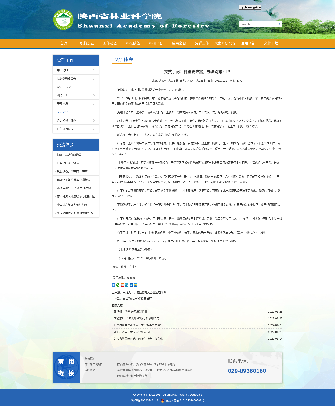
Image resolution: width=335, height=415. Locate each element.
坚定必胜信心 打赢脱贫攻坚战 (75, 213)
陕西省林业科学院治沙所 (132, 375)
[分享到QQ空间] (135, 285)
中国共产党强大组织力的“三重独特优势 (77, 204)
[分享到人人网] (131, 285)
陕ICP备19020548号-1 (144, 400)
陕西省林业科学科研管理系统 (175, 370)
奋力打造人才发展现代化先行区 (76, 196)
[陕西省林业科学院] (135, 19)
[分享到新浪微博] (122, 285)
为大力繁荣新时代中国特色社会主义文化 (138, 338)
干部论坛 (62, 103)
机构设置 (87, 43)
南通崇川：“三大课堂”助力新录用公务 (77, 188)
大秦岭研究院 (224, 43)
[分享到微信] (118, 285)
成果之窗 (179, 43)
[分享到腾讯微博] (127, 285)
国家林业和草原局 (164, 364)
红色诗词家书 (65, 128)
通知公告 (248, 43)
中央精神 (62, 70)
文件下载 (271, 43)
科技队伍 (133, 43)
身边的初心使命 (66, 120)
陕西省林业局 (144, 364)
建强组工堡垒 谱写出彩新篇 (73, 179)
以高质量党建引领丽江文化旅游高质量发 (138, 325)
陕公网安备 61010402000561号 (184, 400)
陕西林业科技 (125, 364)
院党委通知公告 (66, 78)
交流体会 (62, 112)
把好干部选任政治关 (69, 154)
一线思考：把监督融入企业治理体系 (144, 292)
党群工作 (202, 43)
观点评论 (62, 95)
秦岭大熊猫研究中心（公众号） (136, 370)
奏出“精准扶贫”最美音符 (137, 298)
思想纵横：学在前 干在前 (72, 171)
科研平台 (156, 43)
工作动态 (110, 43)
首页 (63, 43)
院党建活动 (64, 87)
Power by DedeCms (190, 394)
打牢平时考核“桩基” (69, 163)
